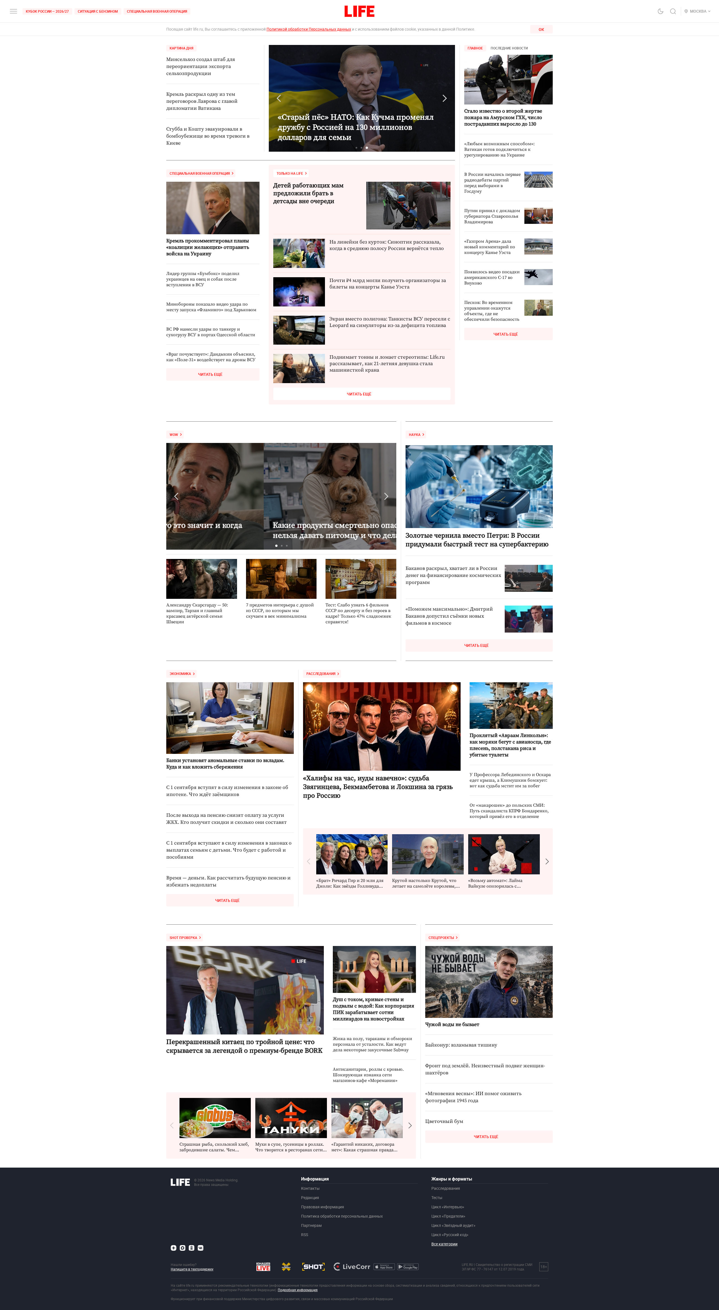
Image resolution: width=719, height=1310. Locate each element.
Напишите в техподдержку (192, 1269)
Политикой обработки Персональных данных (309, 29)
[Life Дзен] (173, 1248)
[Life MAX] (182, 1248)
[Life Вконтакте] (200, 1248)
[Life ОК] (191, 1248)
